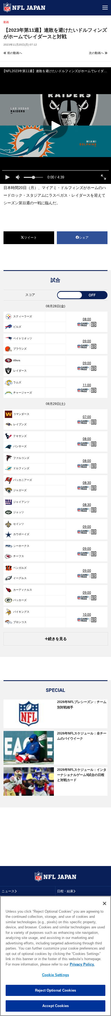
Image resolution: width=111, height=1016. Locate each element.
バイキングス (21, 611)
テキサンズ (20, 435)
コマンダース (21, 414)
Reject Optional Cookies (55, 990)
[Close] (104, 903)
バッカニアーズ (22, 479)
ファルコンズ (21, 457)
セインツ (18, 523)
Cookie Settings (55, 975)
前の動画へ (14, 53)
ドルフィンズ (21, 468)
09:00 (87, 341)
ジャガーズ (20, 490)
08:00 (87, 319)
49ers (16, 360)
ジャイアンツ (21, 501)
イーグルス (20, 578)
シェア (84, 237)
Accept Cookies (55, 1006)
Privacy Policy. (82, 964)
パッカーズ (20, 600)
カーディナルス (22, 589)
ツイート (30, 237)
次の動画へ (97, 53)
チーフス (18, 556)
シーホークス (21, 545)
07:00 (87, 417)
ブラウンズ (20, 348)
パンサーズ (20, 446)
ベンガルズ (20, 567)
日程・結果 (65, 891)
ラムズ (17, 382)
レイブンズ (20, 424)
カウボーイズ (21, 534)
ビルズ (17, 326)
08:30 (87, 483)
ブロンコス (20, 622)
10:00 (87, 614)
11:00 (87, 385)
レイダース (20, 370)
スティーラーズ (22, 316)
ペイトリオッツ (22, 338)
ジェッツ (18, 512)
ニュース (8, 891)
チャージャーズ (22, 392)
